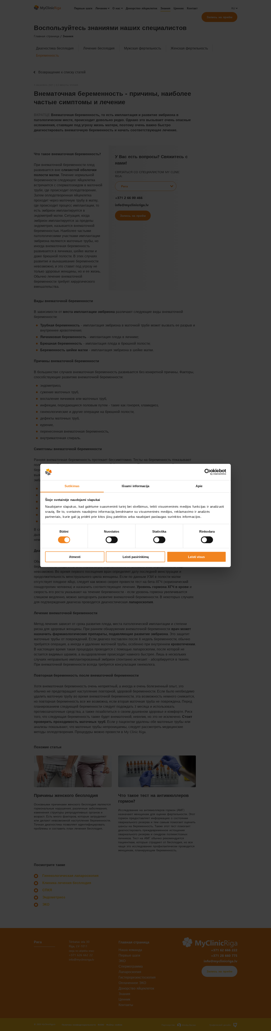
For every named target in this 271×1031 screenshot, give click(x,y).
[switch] (112, 539)
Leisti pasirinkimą (136, 556)
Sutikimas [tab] (72, 486)
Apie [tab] (199, 486)
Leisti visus (196, 556)
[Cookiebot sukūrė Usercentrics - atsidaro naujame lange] (207, 472)
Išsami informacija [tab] (135, 486)
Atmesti (74, 556)
